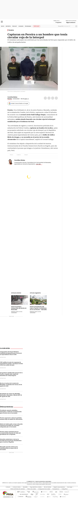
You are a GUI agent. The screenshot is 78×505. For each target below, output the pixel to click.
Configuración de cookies (44, 489)
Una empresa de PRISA (8, 493)
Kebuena (66, 494)
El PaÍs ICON (42, 496)
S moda (48, 496)
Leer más (38, 164)
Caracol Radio (39, 21)
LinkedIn (52, 98)
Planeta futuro (59, 494)
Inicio (2, 26)
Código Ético (65, 489)
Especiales (36, 26)
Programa (58, 22)
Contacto (8, 487)
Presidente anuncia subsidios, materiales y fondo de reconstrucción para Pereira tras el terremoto (11, 412)
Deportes (8, 26)
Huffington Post (23, 494)
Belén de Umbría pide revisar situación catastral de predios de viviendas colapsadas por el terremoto (11, 425)
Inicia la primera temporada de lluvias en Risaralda (18, 308)
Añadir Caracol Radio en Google (19, 103)
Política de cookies (31, 489)
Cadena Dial (48, 494)
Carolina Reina (12, 97)
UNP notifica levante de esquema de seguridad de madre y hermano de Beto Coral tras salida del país (11, 364)
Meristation (62, 496)
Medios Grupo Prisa (8, 497)
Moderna (28, 496)
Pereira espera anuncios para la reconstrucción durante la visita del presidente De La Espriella (10, 433)
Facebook (45, 98)
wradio (36, 494)
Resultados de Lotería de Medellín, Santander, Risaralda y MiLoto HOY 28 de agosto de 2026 (11, 395)
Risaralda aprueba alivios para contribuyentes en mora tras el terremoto (9, 448)
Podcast (14, 26)
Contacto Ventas (17, 487)
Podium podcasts (35, 496)
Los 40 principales (28, 492)
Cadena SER (50, 492)
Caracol (66, 492)
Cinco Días (42, 494)
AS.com (56, 492)
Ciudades (20, 26)
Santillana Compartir (43, 492)
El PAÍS (21, 492)
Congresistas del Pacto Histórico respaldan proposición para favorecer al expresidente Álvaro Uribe (11, 353)
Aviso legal (69, 487)
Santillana (35, 492)
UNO (31, 494)
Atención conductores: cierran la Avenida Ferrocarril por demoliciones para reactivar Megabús (10, 441)
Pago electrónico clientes (36, 487)
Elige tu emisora (70, 22)
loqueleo (55, 496)
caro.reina (20, 97)
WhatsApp (56, 98)
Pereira (11, 30)
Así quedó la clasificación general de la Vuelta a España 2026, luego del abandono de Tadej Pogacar (11, 374)
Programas (28, 26)
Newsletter (73, 26)
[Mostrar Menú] (2, 22)
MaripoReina (18, 97)
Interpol (26, 154)
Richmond (20, 496)
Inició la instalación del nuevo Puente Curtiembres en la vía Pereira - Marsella (38, 308)
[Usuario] (76, 26)
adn (60, 492)
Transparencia (55, 489)
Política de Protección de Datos (17, 489)
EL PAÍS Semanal (53, 494)
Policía (11, 154)
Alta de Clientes (47, 487)
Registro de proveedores (59, 487)
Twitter (49, 98)
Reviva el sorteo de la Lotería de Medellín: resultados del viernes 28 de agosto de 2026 (11, 385)
